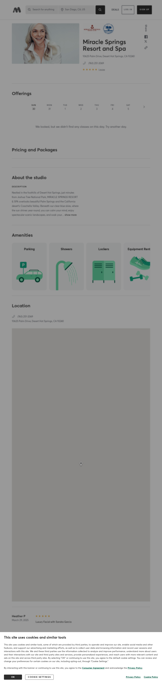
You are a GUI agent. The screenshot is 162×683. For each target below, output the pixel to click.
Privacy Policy (135, 668)
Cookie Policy (151, 677)
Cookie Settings (39, 677)
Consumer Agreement (93, 668)
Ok (13, 677)
